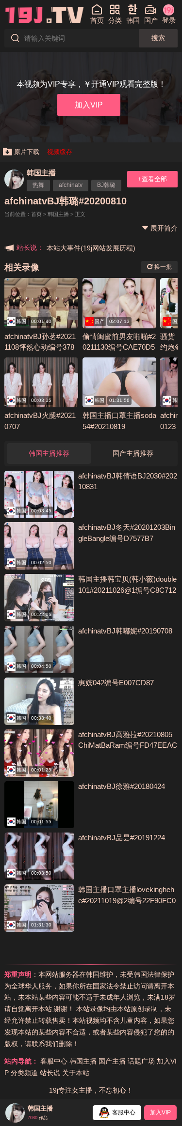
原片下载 (26, 151)
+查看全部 (152, 179)
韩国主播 (41, 173)
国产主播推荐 (133, 453)
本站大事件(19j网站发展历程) (91, 248)
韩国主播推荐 (49, 453)
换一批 (162, 266)
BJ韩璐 (106, 185)
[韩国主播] (14, 179)
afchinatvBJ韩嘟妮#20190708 (125, 631)
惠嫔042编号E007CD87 (116, 683)
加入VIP (89, 104)
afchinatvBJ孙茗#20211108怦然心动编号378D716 (40, 347)
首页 (36, 214)
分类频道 (24, 1073)
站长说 (50, 1073)
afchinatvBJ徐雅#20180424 (121, 786)
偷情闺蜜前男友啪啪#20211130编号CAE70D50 (119, 347)
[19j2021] (44, 14)
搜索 (158, 38)
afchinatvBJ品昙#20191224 (121, 837)
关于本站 (75, 1073)
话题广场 (141, 1061)
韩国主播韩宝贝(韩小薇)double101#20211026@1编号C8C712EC (127, 590)
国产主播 (112, 1061)
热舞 (38, 185)
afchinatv (71, 185)
